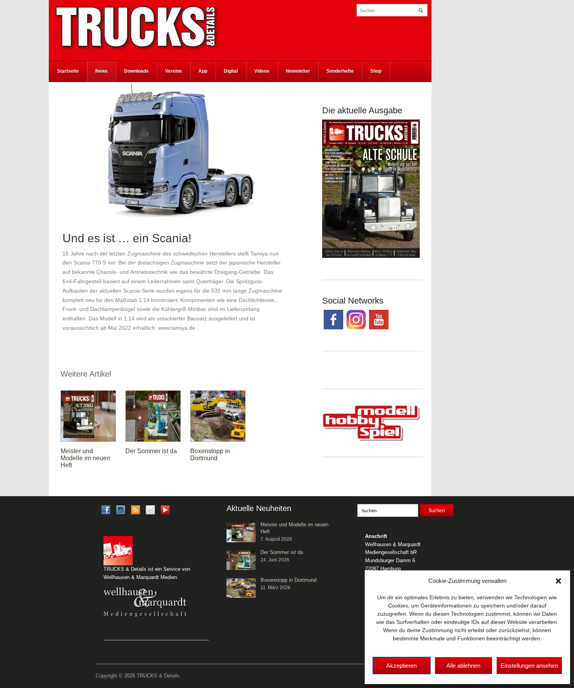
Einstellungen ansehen (529, 665)
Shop (375, 71)
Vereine (173, 71)
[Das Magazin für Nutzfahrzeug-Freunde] (137, 28)
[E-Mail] (150, 509)
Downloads (136, 71)
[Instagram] (120, 509)
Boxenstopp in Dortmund (210, 454)
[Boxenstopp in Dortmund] (218, 416)
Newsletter (298, 71)
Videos (261, 71)
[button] (558, 581)
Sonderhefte (340, 71)
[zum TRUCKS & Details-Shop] (371, 188)
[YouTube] (165, 512)
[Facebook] (106, 509)
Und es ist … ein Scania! (126, 238)
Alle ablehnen (463, 665)
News (101, 71)
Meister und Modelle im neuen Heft (85, 458)
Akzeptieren (401, 665)
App (202, 71)
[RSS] (135, 509)
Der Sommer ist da (151, 451)
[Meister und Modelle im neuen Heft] (88, 416)
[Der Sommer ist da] (153, 416)
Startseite (68, 71)
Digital (231, 71)
